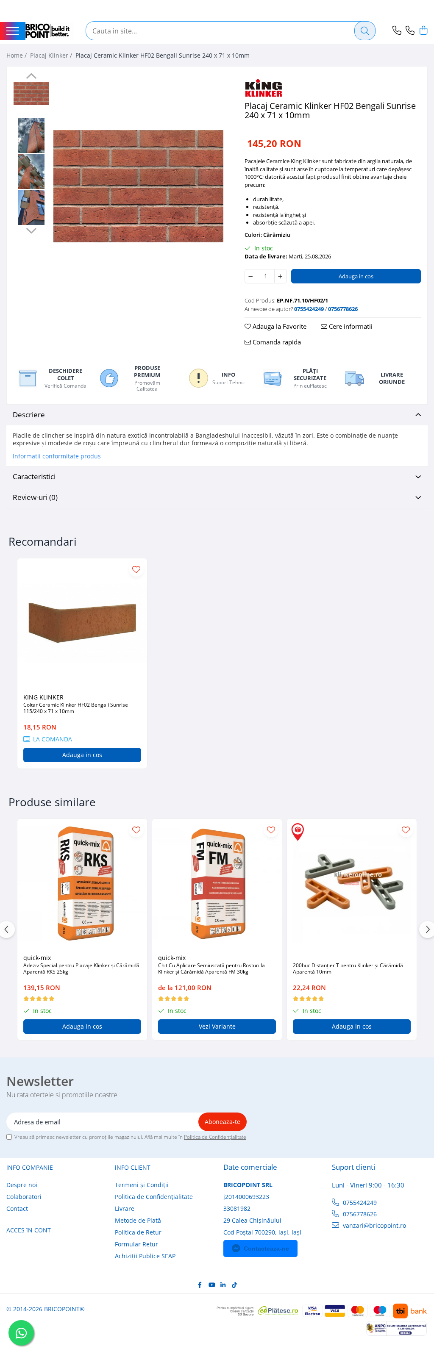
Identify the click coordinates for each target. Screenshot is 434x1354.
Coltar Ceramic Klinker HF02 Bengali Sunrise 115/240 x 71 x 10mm (75, 708)
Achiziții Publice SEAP (145, 1256)
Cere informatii (350, 326)
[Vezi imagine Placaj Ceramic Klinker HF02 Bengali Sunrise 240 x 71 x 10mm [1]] (31, 135)
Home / (17, 55)
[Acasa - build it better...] (49, 30)
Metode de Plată (138, 1220)
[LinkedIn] (223, 1285)
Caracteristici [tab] (34, 476)
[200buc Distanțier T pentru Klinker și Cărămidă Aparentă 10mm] (352, 884)
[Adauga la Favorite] (136, 569)
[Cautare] (365, 30)
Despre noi (21, 1185)
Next (31, 229)
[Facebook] (200, 1285)
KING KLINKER (43, 697)
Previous (31, 77)
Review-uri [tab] (35, 497)
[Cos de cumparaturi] (423, 31)
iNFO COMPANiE (29, 1167)
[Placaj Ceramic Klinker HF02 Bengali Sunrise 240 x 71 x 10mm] (138, 186)
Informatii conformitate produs (57, 456)
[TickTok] (234, 1285)
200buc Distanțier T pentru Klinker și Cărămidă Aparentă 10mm (348, 968)
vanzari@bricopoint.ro (373, 1225)
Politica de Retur (138, 1232)
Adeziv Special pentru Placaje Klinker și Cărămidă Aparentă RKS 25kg (81, 968)
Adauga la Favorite (278, 326)
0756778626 (359, 1214)
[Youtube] (211, 1285)
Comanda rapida (276, 342)
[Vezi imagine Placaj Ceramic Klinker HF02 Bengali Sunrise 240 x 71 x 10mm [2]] (31, 171)
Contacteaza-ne (266, 1248)
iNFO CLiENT (132, 1167)
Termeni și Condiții (142, 1185)
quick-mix (37, 958)
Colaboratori (24, 1197)
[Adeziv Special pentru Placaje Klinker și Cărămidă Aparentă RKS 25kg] (82, 884)
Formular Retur (136, 1244)
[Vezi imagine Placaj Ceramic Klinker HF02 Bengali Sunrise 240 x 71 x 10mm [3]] (31, 207)
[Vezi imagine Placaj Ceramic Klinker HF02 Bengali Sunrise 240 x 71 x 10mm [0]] (31, 93)
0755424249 (359, 1203)
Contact (17, 1208)
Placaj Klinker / (52, 55)
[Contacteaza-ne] (396, 31)
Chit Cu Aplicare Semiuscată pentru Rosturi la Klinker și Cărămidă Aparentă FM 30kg (211, 968)
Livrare (124, 1208)
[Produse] (12, 31)
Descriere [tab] (29, 414)
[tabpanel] (138, 186)
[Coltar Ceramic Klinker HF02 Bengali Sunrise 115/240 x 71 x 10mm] (82, 623)
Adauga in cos (356, 276)
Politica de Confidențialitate (215, 1136)
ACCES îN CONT (28, 1230)
